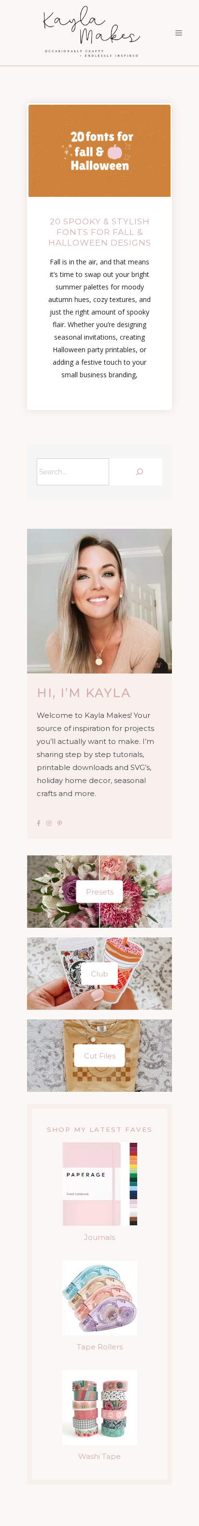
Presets (100, 891)
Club (99, 973)
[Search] (138, 471)
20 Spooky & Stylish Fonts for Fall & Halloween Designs (99, 232)
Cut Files (99, 1055)
